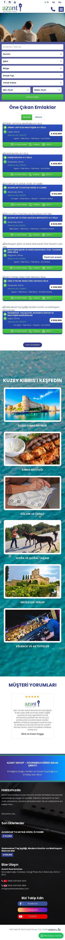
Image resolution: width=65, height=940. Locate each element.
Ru (59, 2)
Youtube (32, 913)
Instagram (33, 907)
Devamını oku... (9, 811)
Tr (48, 2)
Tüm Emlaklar (32, 344)
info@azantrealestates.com (15, 886)
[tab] (26, 117)
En (53, 2)
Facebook (32, 901)
